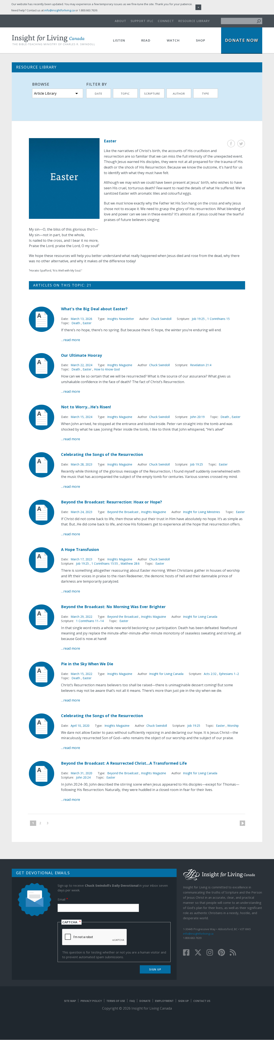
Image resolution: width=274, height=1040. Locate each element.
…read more (70, 339)
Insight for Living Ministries (201, 512)
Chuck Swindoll (161, 319)
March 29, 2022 (81, 617)
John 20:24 (83, 777)
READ (145, 40)
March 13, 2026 (81, 319)
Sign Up (183, 1001)
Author (179, 93)
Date (98, 93)
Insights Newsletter (120, 319)
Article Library (45, 93)
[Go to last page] (54, 823)
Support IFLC (142, 21)
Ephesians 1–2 (229, 674)
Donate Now (241, 40)
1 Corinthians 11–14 (90, 621)
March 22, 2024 (81, 365)
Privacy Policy (91, 1001)
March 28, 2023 (81, 464)
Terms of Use (115, 1001)
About (120, 21)
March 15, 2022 (81, 674)
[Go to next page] (241, 823)
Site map (70, 1001)
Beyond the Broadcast (122, 512)
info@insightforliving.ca (198, 934)
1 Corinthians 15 (218, 319)
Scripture (152, 93)
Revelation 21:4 (200, 365)
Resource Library (194, 21)
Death (75, 323)
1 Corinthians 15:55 (105, 563)
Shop (201, 40)
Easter (87, 323)
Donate (144, 1001)
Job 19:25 (199, 319)
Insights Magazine (119, 365)
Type (205, 93)
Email (61, 899)
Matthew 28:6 (130, 563)
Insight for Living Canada (200, 617)
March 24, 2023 (81, 512)
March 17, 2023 (81, 559)
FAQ (132, 1001)
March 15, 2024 (81, 417)
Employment (164, 1001)
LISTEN (119, 40)
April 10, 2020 (80, 726)
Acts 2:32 (210, 674)
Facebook (231, 143)
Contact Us (201, 1001)
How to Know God (107, 369)
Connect (166, 21)
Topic (125, 93)
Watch (173, 40)
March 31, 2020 (81, 773)
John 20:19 (197, 417)
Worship (233, 726)
